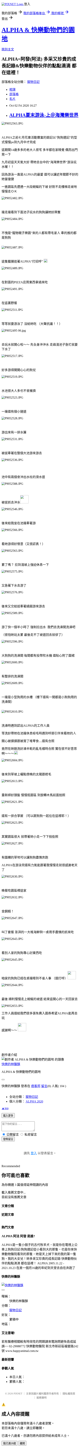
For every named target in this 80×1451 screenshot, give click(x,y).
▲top (5, 1108)
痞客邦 (35, 1086)
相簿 (12, 89)
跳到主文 (8, 49)
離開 (22, 1443)
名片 (12, 98)
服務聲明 (42, 1397)
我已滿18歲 (9, 1443)
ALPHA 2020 (34, 1101)
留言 (44, 1086)
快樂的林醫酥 (11, 1064)
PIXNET (18, 1393)
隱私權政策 (69, 1393)
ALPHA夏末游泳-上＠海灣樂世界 (43, 115)
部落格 (14, 94)
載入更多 (8, 1115)
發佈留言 (8, 1139)
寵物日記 (33, 82)
